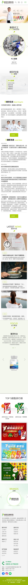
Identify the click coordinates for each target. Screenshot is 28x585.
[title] (14, 299)
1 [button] (11, 20)
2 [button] (13, 20)
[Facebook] (3, 573)
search (16, 2)
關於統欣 (4, 527)
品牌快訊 (16, 529)
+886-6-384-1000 (9, 568)
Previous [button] (1, 46)
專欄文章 (16, 533)
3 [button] (14, 20)
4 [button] (16, 20)
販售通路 (16, 553)
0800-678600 (12, 564)
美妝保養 (16, 543)
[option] (14, 14)
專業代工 (4, 539)
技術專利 (4, 533)
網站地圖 (13, 582)
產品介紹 (16, 539)
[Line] (10, 573)
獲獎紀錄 (4, 536)
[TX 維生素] (14, 451)
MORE (13, 135)
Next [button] (26, 46)
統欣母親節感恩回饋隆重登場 (10, 167)
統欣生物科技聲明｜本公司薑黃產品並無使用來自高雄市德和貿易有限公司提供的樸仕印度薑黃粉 (14, 179)
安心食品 (16, 545)
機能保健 (16, 541)
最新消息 (16, 527)
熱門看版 (4, 549)
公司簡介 (4, 529)
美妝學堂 (4, 553)
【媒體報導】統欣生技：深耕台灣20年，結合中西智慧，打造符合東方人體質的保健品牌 (14, 147)
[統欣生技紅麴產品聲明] (14, 14)
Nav (25, 2)
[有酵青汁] (14, 471)
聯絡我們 (16, 549)
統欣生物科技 (8, 2)
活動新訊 (16, 531)
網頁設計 (19, 580)
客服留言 (16, 551)
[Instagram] (6, 573)
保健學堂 (4, 551)
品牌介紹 (4, 531)
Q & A (3, 555)
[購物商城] (19, 2)
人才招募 (18, 582)
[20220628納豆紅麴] (14, 432)
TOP (25, 583)
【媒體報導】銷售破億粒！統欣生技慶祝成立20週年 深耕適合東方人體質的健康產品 (14, 198)
